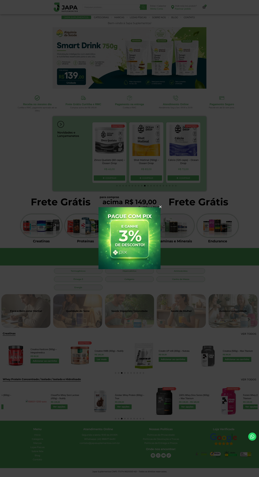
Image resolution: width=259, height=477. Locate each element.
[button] (252, 437)
